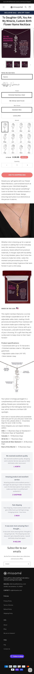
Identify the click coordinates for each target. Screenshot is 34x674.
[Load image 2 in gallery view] (17, 64)
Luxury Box (17, 116)
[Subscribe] (28, 564)
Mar (21, 131)
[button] (4, 7)
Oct (13, 153)
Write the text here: (8, 73)
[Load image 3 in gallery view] (24, 64)
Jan (5, 131)
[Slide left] (3, 65)
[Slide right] (31, 65)
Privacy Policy (8, 601)
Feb (13, 131)
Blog (5, 629)
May (4, 142)
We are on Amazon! (9, 633)
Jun (13, 142)
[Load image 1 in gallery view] (9, 64)
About (5, 625)
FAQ (5, 645)
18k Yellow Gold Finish (16, 101)
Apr (29, 131)
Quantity (16, 161)
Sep (5, 153)
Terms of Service (8, 605)
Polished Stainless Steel (17, 95)
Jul (21, 142)
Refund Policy (8, 609)
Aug (29, 142)
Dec (29, 153)
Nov (21, 153)
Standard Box (16, 110)
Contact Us (7, 649)
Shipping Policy (8, 613)
